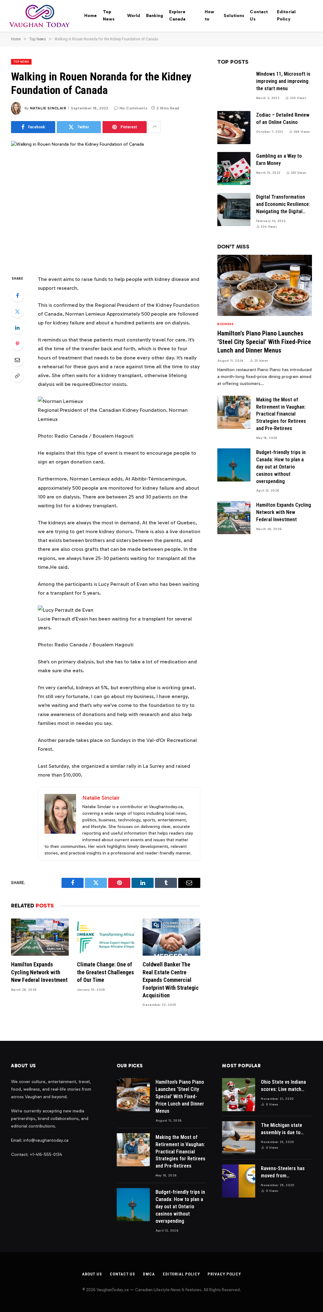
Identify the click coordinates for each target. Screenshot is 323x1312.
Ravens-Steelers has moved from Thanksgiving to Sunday (283, 1172)
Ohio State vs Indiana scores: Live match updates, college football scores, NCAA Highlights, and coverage (284, 1086)
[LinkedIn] (17, 327)
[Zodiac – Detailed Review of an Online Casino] (233, 127)
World (133, 15)
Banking (154, 15)
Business (225, 324)
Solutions (234, 15)
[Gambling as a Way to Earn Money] (233, 168)
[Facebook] (17, 295)
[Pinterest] (17, 343)
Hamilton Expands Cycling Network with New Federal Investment (39, 972)
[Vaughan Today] (39, 16)
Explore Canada (177, 15)
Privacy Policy (224, 1274)
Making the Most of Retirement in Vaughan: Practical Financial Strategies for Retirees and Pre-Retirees (281, 414)
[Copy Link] (17, 376)
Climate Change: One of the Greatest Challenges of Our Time (105, 972)
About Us (92, 1274)
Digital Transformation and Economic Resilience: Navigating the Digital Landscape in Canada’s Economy (283, 204)
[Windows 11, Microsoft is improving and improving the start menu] (233, 86)
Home (90, 15)
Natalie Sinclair (48, 108)
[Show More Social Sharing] (154, 127)
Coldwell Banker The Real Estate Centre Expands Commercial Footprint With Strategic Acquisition (171, 980)
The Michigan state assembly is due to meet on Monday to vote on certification (283, 1129)
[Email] (17, 359)
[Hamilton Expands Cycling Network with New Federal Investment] (40, 937)
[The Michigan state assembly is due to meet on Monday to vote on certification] (238, 1137)
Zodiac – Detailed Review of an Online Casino (282, 118)
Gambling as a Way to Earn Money (279, 159)
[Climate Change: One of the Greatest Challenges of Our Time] (106, 937)
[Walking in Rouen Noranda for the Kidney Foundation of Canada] (105, 203)
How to (209, 15)
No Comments (133, 108)
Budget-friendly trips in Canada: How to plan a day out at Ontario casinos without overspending (281, 466)
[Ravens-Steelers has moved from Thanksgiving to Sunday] (238, 1181)
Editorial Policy (286, 15)
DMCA (149, 1274)
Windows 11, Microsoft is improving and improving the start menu (283, 81)
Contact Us (259, 15)
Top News (109, 15)
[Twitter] (17, 311)
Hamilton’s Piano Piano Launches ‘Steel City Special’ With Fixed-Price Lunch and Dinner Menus (264, 341)
